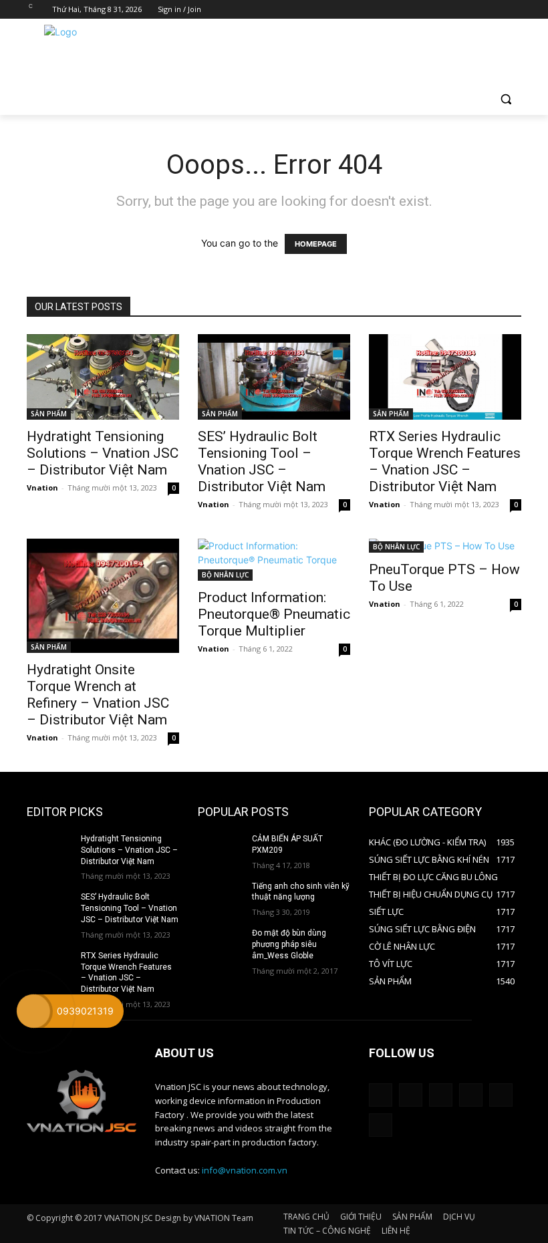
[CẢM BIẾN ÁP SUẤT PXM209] (220, 849)
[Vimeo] (495, 9)
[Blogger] (380, 1095)
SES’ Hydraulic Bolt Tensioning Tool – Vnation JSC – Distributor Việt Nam (261, 461)
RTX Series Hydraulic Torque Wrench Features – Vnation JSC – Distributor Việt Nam (445, 461)
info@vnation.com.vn (244, 1170)
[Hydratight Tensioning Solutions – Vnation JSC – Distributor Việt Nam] (103, 377)
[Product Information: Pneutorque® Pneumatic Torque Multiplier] (274, 560)
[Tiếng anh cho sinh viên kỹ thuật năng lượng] (220, 897)
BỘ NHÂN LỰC (225, 574)
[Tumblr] (471, 1095)
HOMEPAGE (316, 244)
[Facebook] (439, 9)
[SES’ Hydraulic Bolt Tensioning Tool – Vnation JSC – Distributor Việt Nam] (274, 377)
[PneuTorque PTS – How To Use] (445, 546)
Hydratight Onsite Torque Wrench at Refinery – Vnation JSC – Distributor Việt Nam (98, 695)
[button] (505, 99)
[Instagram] (458, 9)
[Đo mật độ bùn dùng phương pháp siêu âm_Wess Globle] (220, 944)
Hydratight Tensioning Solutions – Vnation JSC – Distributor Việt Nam (102, 453)
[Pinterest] (440, 1095)
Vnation (42, 487)
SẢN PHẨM (49, 413)
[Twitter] (477, 9)
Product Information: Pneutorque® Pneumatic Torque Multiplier (274, 614)
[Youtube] (513, 9)
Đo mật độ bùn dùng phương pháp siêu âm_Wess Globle (289, 944)
